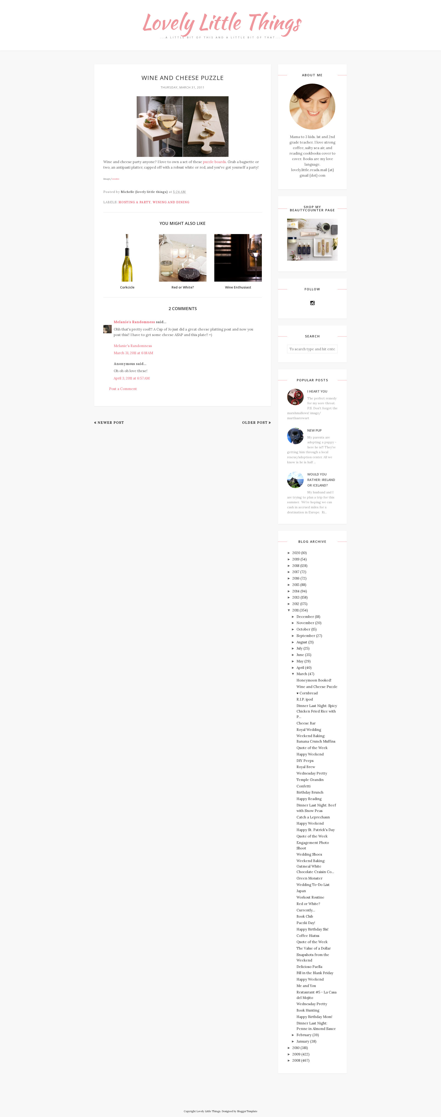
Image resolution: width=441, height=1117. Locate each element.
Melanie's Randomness (134, 322)
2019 (296, 559)
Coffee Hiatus (308, 935)
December (305, 616)
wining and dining (171, 202)
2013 (296, 597)
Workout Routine (310, 897)
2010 (296, 1048)
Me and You (306, 986)
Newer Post (111, 422)
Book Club (305, 916)
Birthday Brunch (310, 792)
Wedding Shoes (309, 854)
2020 (296, 553)
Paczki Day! (306, 923)
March (302, 674)
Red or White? (308, 904)
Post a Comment (123, 389)
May (300, 661)
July (299, 648)
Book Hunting (308, 1010)
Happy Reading (309, 799)
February (304, 1035)
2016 (296, 578)
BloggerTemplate (247, 1111)
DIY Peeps (305, 760)
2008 (296, 1060)
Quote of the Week (312, 748)
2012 (295, 604)
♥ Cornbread (307, 693)
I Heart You (317, 391)
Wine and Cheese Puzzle (317, 686)
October (303, 629)
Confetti (304, 786)
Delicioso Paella (309, 966)
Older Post (255, 422)
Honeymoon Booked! (314, 680)
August (302, 642)
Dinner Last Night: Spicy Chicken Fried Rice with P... (317, 711)
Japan (301, 891)
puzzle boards (214, 162)
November (305, 623)
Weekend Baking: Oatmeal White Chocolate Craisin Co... (315, 866)
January (303, 1041)
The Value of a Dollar (314, 948)
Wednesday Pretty (312, 773)
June (300, 655)
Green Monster (309, 878)
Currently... (306, 910)
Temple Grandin (310, 780)
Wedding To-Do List (313, 884)
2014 (296, 591)
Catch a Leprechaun (313, 817)
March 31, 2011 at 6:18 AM (133, 353)
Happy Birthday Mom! (314, 1017)
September (306, 635)
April (300, 667)
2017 (295, 572)
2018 (295, 565)
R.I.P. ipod (305, 699)
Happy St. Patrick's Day (316, 830)
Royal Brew (306, 767)
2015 (295, 585)
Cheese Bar (306, 723)
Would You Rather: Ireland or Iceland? (321, 479)
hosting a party (135, 202)
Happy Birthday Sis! (312, 929)
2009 (296, 1054)
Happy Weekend (310, 754)
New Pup (314, 430)
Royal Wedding (309, 729)
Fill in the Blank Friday (315, 973)
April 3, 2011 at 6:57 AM (132, 378)
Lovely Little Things (220, 22)
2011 (295, 610)
